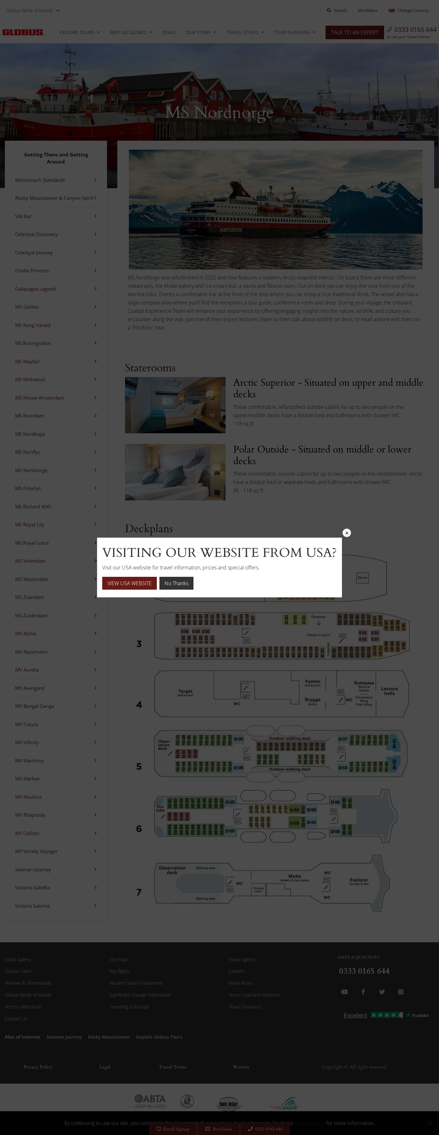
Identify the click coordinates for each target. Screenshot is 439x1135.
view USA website (129, 583)
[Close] (347, 533)
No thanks (176, 583)
